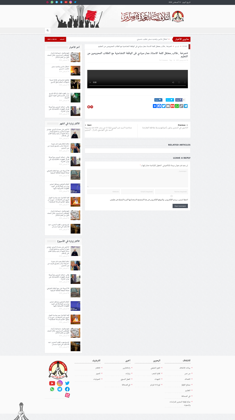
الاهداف (187, 379)
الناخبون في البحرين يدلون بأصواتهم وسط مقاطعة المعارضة (165, 128)
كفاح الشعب (156, 373)
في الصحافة (185, 396)
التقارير (187, 390)
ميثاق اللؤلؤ (186, 385)
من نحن (187, 373)
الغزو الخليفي (155, 368)
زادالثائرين (126, 368)
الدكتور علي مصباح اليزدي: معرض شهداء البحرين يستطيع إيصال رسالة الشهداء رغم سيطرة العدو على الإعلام (58, 132)
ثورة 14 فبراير (155, 385)
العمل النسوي (125, 379)
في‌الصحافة (126, 385)
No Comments (163, 60)
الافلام (98, 368)
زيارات (127, 373)
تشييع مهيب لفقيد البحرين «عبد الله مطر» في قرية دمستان (58, 225)
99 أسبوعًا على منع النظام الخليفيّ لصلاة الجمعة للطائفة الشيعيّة (58, 171)
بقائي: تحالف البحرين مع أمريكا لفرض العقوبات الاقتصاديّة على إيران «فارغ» (59, 109)
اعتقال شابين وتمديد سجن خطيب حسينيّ (152, 39)
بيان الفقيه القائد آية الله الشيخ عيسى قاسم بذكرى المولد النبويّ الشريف (59, 95)
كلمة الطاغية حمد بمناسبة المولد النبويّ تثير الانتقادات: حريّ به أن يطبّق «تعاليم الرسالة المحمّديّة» (58, 199)
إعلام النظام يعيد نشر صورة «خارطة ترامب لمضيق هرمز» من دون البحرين (58, 146)
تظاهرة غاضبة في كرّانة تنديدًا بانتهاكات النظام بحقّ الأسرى (59, 81)
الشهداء (157, 379)
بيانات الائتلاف (184, 368)
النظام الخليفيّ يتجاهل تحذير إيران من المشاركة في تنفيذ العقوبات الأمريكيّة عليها (59, 186)
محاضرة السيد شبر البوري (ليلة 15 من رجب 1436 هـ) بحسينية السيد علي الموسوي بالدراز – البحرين (108, 129)
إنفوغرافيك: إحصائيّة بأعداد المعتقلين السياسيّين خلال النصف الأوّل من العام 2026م (58, 55)
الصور (98, 373)
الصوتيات (96, 379)
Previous (181, 125)
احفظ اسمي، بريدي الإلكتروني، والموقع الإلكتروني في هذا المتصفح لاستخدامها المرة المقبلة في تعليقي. (149, 200)
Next (89, 125)
